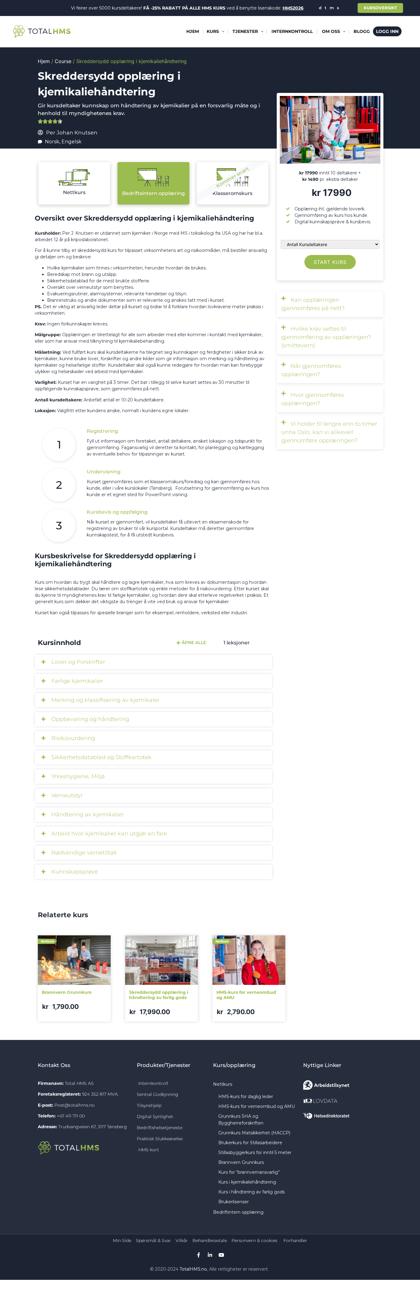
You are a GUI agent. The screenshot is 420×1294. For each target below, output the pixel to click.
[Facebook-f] (199, 1255)
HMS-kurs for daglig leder (245, 1096)
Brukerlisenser (233, 1201)
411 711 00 (75, 1116)
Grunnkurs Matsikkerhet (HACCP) (254, 1133)
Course (63, 61)
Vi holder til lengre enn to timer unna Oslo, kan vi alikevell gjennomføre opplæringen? (329, 432)
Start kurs (330, 262)
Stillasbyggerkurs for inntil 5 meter (254, 1152)
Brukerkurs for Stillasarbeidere (250, 1142)
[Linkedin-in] (210, 1255)
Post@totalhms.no (74, 1105)
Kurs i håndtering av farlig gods (251, 1192)
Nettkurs (74, 192)
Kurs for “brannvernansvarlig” (249, 1172)
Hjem (44, 61)
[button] (330, 304)
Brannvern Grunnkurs (241, 1162)
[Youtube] (221, 1255)
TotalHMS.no (193, 1269)
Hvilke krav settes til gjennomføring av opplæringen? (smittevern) (326, 337)
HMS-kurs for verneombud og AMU (256, 1106)
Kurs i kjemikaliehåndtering (247, 1182)
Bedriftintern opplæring (238, 1212)
